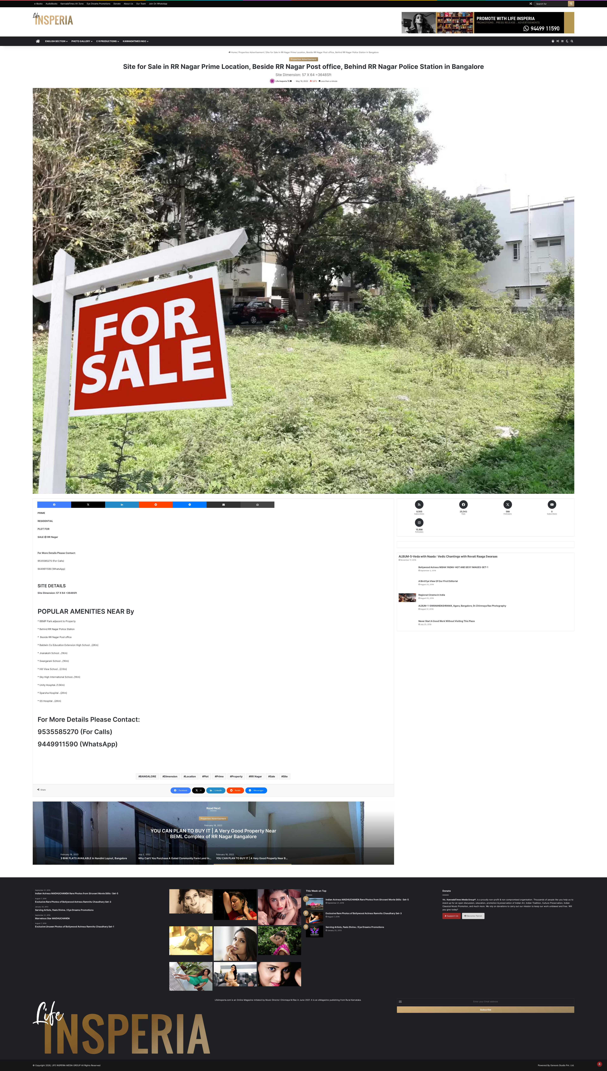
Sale (272, 776)
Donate (117, 3)
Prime (220, 776)
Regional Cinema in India (431, 594)
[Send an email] (291, 81)
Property (237, 776)
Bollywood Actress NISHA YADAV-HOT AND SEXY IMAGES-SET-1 (453, 567)
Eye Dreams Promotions (98, 3)
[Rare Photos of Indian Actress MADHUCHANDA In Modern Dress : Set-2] (190, 940)
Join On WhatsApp (158, 3)
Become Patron (474, 916)
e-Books (38, 3)
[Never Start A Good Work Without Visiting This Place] (407, 624)
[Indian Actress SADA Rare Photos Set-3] (279, 940)
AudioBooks (51, 3)
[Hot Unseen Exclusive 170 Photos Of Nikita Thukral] (235, 904)
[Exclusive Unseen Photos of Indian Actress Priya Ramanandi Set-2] (279, 907)
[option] (213, 833)
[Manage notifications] (599, 1064)
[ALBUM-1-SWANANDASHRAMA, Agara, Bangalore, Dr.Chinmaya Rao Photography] (407, 610)
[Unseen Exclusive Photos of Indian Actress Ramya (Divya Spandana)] (235, 943)
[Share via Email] (223, 505)
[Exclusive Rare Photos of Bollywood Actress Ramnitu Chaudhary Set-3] (314, 917)
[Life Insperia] (53, 20)
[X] (88, 505)
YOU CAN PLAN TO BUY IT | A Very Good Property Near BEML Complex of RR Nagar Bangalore (213, 833)
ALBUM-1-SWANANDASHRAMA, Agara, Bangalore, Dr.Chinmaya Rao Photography (462, 605)
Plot (206, 776)
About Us (128, 3)
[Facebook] (54, 505)
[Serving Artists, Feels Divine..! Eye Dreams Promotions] (314, 931)
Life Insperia (281, 81)
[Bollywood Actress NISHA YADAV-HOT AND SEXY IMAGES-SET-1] (407, 571)
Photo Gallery (80, 41)
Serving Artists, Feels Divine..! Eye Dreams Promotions (355, 927)
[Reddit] (156, 505)
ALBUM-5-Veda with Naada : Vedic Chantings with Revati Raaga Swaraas (448, 556)
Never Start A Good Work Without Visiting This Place (446, 621)
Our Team (141, 3)
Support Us (452, 916)
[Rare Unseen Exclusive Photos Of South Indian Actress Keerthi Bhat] (279, 974)
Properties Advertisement (251, 52)
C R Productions (106, 41)
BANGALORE (148, 776)
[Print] (257, 505)
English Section (55, 41)
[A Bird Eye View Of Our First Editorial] (407, 585)
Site (285, 776)
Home (233, 52)
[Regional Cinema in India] (407, 597)
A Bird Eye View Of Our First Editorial (438, 581)
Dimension (170, 776)
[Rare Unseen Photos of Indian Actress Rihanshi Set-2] (190, 901)
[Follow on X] (288, 81)
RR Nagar (256, 776)
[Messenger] (190, 505)
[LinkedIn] (122, 505)
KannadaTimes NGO (134, 41)
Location (190, 776)
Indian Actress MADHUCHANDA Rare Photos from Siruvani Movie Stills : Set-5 (367, 899)
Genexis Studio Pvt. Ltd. (562, 1065)
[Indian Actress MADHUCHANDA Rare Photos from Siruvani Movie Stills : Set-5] (314, 904)
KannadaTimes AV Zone (72, 3)
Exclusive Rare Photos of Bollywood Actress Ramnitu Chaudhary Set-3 (364, 913)
